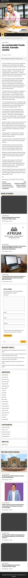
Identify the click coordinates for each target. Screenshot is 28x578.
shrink (17, 179)
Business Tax (5, 429)
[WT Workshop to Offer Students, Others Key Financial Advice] (14, 463)
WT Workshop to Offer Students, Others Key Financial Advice (13, 476)
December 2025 (5, 379)
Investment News (5, 42)
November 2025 (5, 381)
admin (11, 221)
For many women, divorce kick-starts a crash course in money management (8, 185)
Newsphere (20, 574)
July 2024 (4, 417)
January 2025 (5, 403)
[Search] (26, 34)
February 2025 (5, 401)
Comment (6, 295)
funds (10, 179)
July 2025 (4, 390)
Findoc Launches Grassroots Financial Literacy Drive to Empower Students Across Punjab (13, 506)
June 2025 (4, 392)
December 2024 (5, 406)
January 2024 (5, 419)
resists (13, 179)
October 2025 (5, 383)
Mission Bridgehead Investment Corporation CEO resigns (11, 218)
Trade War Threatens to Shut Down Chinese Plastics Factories (20, 184)
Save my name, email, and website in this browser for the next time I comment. (13, 331)
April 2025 (4, 397)
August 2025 (4, 388)
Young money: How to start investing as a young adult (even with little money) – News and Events (13, 278)
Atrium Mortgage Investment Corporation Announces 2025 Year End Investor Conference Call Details (14, 248)
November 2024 (5, 408)
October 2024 (5, 410)
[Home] (2, 35)
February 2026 (5, 375)
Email (5, 318)
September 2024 (5, 412)
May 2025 (4, 395)
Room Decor (5, 444)
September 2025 (5, 386)
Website (5, 323)
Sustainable (21, 179)
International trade (6, 434)
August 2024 (4, 415)
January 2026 (5, 377)
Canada (6, 179)
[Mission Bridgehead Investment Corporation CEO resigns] (14, 205)
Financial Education (6, 432)
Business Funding (6, 427)
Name (5, 312)
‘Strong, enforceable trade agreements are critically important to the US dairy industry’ (13, 536)
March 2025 (4, 399)
